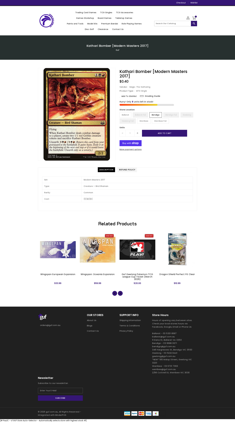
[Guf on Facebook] (34, 3)
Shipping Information (130, 320)
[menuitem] (86, 12)
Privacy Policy (126, 330)
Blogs (89, 325)
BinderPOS (60, 415)
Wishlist (194, 2)
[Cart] (194, 18)
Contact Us (93, 330)
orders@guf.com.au (50, 325)
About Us (91, 320)
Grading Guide (152, 96)
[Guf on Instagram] (44, 3)
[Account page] (188, 18)
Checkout (181, 2)
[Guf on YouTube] (50, 3)
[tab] (106, 169)
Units (122, 127)
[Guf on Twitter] (39, 3)
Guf (117, 50)
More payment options (131, 149)
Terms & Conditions (130, 325)
